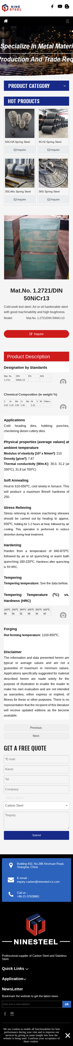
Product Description (28, 356)
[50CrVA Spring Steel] (19, 123)
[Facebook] (52, 6)
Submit (36, 835)
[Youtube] (59, 6)
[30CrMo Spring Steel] (19, 172)
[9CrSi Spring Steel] (53, 123)
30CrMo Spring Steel (18, 191)
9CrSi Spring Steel (50, 141)
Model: (8, 318)
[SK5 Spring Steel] (53, 172)
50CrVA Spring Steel (17, 141)
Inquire (21, 149)
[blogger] (67, 6)
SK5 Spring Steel (49, 191)
